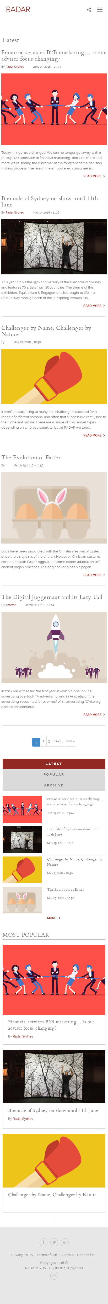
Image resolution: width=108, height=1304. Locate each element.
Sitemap (67, 1255)
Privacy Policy (22, 1255)
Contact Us (85, 1255)
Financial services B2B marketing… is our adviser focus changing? (75, 801)
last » (70, 741)
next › (58, 741)
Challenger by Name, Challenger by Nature (75, 861)
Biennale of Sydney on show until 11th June (73, 831)
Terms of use (47, 1255)
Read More (92, 176)
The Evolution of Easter (65, 889)
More (52, 918)
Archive (54, 785)
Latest (69, 764)
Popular (54, 774)
